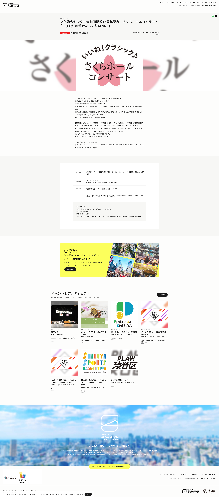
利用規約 (5, 490)
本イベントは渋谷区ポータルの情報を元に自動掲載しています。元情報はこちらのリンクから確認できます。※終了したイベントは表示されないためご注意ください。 (115, 196)
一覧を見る (162, 294)
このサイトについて (173, 2)
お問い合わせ (33, 490)
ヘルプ (163, 2)
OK (88, 494)
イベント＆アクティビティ (209, 5)
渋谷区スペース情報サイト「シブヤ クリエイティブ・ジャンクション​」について (110, 466)
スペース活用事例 (195, 5)
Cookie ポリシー (69, 494)
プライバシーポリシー (14, 490)
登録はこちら (70, 269)
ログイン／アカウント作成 (201, 2)
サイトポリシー (24, 490)
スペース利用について (187, 2)
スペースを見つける (183, 5)
